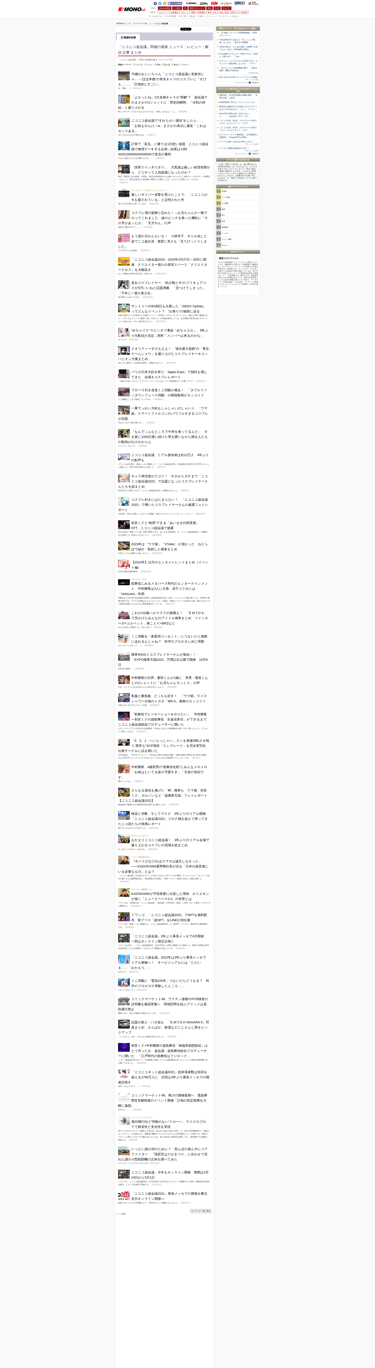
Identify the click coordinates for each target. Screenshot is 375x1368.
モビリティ (163, 12)
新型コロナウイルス (229, 258)
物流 (209, 8)
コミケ (150, 65)
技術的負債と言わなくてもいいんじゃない (237, 102)
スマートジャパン (226, 3)
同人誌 (167, 65)
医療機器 (174, 12)
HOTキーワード (238, 252)
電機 (193, 12)
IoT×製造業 (170, 16)
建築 (223, 209)
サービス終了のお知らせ (238, 160)
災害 (223, 221)
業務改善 (225, 227)
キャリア (226, 8)
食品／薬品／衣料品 (228, 12)
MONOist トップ (123, 23)
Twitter (160, 3)
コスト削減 (226, 197)
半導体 (224, 191)
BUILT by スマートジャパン (240, 3)
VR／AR (182, 16)
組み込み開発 (164, 8)
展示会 (192, 16)
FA (185, 8)
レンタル (225, 233)
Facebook (155, 3)
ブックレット (211, 16)
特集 (200, 16)
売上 (223, 215)
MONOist (192, 3)
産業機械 (201, 12)
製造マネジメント (197, 8)
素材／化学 (212, 12)
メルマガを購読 (175, 3)
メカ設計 (177, 8)
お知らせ (234, 16)
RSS (164, 3)
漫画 (159, 65)
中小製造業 (243, 12)
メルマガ (223, 16)
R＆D (217, 8)
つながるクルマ (156, 16)
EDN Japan (214, 3)
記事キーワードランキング (238, 187)
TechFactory (253, 3)
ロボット (184, 12)
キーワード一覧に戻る (200, 1211)
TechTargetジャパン (243, 28)
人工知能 (225, 203)
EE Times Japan (203, 3)
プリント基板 (226, 239)
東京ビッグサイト (181, 65)
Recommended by (241, 82)
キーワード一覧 (140, 23)
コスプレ (139, 65)
